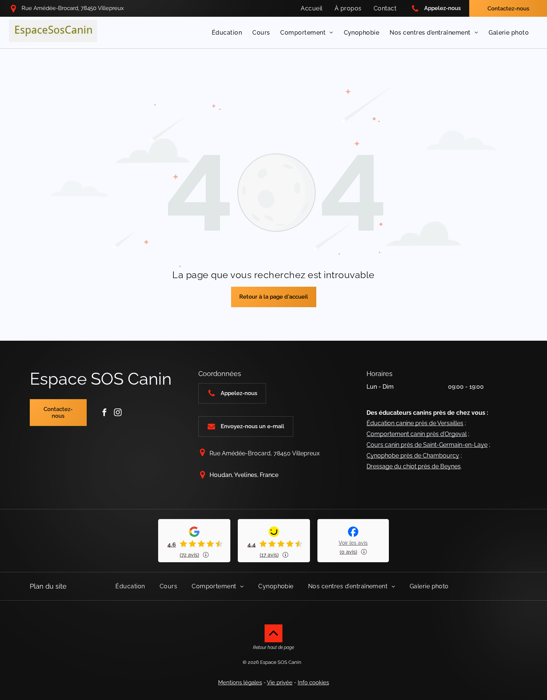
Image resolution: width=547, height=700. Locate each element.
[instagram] (118, 413)
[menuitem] (311, 8)
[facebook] (105, 413)
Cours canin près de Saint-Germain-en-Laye (427, 444)
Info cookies (313, 682)
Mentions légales (240, 682)
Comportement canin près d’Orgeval (417, 434)
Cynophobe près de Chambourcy (413, 455)
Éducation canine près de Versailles (415, 423)
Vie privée (279, 682)
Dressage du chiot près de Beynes (414, 466)
